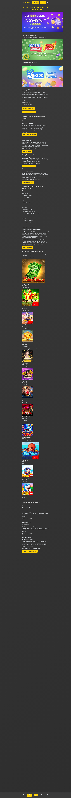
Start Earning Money (28, 108)
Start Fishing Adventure (29, 166)
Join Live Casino (27, 151)
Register (36, 2)
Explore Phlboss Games (29, 112)
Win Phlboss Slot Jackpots (29, 134)
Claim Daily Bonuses (28, 182)
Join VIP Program (27, 247)
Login (43, 2)
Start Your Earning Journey (29, 551)
